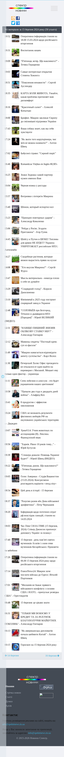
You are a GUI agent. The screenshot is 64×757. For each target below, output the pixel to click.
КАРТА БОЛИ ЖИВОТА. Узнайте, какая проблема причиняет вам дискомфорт (39, 97)
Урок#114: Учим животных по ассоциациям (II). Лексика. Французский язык (37, 434)
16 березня (51, 655)
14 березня (13, 655)
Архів (8, 705)
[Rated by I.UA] (46, 695)
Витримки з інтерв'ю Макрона (37, 196)
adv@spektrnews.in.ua (13, 724)
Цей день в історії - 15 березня (37, 490)
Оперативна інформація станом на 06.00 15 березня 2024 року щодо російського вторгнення (39, 561)
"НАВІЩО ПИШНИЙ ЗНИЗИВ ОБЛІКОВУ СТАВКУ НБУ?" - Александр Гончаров (38, 331)
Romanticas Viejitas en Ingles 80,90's (39, 164)
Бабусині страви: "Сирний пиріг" (38, 153)
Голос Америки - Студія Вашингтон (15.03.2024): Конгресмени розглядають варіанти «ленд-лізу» (40, 480)
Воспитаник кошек (31, 50)
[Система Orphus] (46, 687)
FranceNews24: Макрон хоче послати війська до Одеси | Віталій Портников (39, 575)
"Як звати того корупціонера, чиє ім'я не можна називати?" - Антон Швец (39, 143)
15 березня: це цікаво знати (35, 602)
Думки (9, 701)
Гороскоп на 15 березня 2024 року (39, 644)
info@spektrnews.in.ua (39, 733)
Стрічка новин (13, 692)
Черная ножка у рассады (33, 185)
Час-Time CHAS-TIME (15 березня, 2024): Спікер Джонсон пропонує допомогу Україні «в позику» (39, 529)
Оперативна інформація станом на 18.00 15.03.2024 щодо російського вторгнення (39, 40)
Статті (8, 697)
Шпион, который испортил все (37, 207)
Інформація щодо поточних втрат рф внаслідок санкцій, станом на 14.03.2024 (38, 515)
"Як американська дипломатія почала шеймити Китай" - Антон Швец (38, 634)
